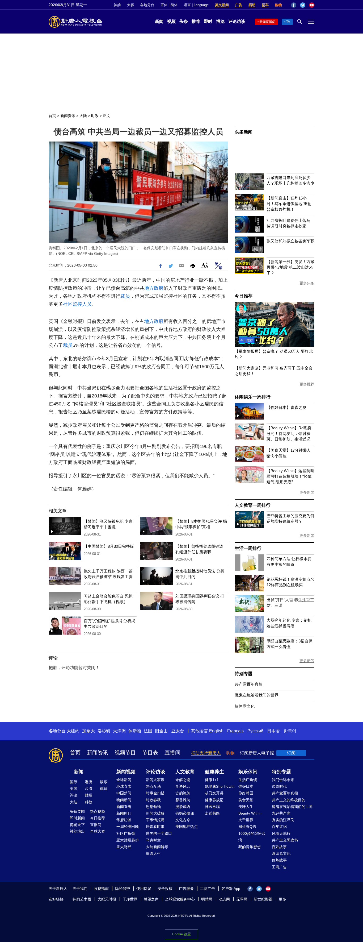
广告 (238, 5)
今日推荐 (243, 295)
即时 (208, 21)
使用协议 (143, 888)
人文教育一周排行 (252, 505)
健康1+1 (212, 780)
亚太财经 (123, 847)
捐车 (265, 5)
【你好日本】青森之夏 (286, 407)
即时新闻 (77, 818)
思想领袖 (153, 806)
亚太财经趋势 (127, 840)
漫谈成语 (182, 806)
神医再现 (212, 806)
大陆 (83, 116)
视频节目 (125, 753)
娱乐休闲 (248, 771)
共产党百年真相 (249, 684)
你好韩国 (245, 793)
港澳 (88, 782)
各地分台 (147, 5)
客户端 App (230, 888)
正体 (164, 5)
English (216, 731)
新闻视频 (126, 771)
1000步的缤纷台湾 (251, 836)
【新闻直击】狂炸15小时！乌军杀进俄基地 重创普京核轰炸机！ (289, 203)
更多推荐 (306, 384)
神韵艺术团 (82, 899)
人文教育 (185, 771)
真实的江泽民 (283, 820)
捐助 (251, 5)
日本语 (273, 731)
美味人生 (245, 806)
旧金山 (161, 731)
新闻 (159, 21)
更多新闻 (306, 492)
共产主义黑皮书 (285, 840)
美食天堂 (245, 800)
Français (235, 731)
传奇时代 (279, 786)
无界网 (241, 899)
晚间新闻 (123, 800)
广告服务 (186, 888)
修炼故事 (279, 860)
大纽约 (73, 731)
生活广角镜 (247, 780)
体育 (103, 788)
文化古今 (182, 820)
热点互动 (153, 786)
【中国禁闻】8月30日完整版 (109, 546)
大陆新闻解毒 (157, 847)
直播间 (172, 753)
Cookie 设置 (181, 934)
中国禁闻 (123, 793)
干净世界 (130, 899)
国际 (73, 782)
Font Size (205, 265)
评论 (73, 795)
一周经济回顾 (127, 826)
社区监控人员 (77, 304)
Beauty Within (249, 813)
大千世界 (245, 820)
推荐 (196, 21)
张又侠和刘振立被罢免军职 (290, 241)
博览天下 (77, 825)
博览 (220, 21)
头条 (183, 21)
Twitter (302, 5)
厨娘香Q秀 (247, 826)
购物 (278, 5)
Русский (255, 731)
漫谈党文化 (281, 853)
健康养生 (214, 771)
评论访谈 (236, 21)
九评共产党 (281, 813)
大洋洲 (119, 731)
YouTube (311, 5)
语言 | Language (196, 5)
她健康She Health (220, 786)
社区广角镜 (125, 833)
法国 (148, 731)
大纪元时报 (107, 899)
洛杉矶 (104, 731)
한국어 (290, 731)
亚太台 (177, 731)
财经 (88, 795)
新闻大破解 (155, 813)
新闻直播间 (267, 22)
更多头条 (306, 283)
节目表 (150, 753)
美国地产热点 (186, 826)
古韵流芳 (182, 793)
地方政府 (153, 288)
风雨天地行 (281, 833)
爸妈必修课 (184, 813)
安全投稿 (165, 888)
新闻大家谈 (155, 780)
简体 (174, 5)
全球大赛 (97, 831)
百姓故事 (279, 847)
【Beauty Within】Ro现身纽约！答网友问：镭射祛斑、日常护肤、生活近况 (289, 433)
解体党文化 (245, 706)
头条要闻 (77, 811)
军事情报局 (155, 820)
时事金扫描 (155, 793)
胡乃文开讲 (214, 793)
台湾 (88, 788)
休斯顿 (134, 731)
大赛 (130, 5)
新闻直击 (123, 806)
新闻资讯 (67, 116)
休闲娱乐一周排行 (252, 397)
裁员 (125, 296)
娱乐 (103, 782)
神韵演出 (77, 831)
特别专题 (243, 673)
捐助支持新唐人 (206, 753)
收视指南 (101, 888)
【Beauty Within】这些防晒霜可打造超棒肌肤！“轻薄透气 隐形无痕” (290, 476)
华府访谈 (123, 820)
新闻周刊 (123, 813)
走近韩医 (212, 813)
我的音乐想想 (249, 847)
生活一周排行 (248, 548)
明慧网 (206, 899)
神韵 (117, 5)
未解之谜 (182, 780)
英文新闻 (222, 5)
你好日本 (245, 786)
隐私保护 (122, 888)
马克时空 (153, 840)
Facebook (293, 5)
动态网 (224, 899)
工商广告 (279, 867)
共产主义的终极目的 (288, 800)
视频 (171, 21)
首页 (52, 116)
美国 (73, 788)
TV (288, 22)
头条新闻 (243, 132)
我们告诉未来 (283, 780)
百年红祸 (279, 826)
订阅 (291, 753)
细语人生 (153, 853)
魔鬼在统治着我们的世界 (256, 695)
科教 (88, 802)
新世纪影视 (263, 899)
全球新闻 (123, 780)
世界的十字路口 (159, 833)
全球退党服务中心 (180, 899)
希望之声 (151, 899)
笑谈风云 (182, 786)
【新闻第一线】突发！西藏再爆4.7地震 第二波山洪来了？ (290, 267)
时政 (95, 116)
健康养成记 (214, 800)
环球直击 (123, 786)
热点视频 (97, 811)
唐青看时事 (155, 826)
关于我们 (80, 888)
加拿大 (88, 731)
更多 (282, 899)
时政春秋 (153, 800)
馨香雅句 (182, 800)
